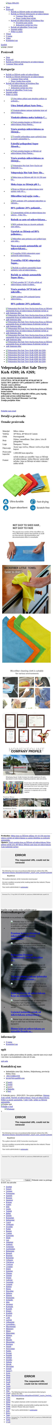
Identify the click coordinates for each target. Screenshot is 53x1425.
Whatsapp (10, 1109)
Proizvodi (9, 9)
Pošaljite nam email (8, 411)
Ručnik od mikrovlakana (21, 1098)
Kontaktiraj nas (12, 40)
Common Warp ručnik (24, 16)
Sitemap (46, 1095)
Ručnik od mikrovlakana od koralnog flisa (27, 20)
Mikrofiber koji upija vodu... (25, 196)
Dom (8, 7)
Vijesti (8, 34)
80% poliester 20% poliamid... (26, 208)
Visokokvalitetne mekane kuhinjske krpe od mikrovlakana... (29, 977)
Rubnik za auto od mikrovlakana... (29, 219)
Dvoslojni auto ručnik (24, 23)
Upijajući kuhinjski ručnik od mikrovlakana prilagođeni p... (26, 1013)
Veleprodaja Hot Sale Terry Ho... (27, 172)
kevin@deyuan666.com (15, 1078)
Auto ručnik (5, 1098)
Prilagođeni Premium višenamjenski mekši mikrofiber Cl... (27, 957)
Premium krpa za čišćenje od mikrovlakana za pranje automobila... (25, 936)
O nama (9, 36)
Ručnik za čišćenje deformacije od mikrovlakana (30, 14)
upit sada (4, 1061)
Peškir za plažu (17, 32)
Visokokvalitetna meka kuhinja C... (29, 117)
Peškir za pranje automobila (11, 1100)
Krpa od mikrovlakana (40, 1098)
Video (8, 38)
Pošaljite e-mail (7, 1106)
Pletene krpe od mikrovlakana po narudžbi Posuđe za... (28, 1030)
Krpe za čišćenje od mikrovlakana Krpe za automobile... (28, 994)
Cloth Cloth (28, 1100)
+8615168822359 (13, 1076)
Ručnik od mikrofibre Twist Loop (24, 27)
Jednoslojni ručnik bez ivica (26, 25)
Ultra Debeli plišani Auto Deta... (27, 105)
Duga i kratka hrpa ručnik (26, 18)
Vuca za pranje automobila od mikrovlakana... (26, 247)
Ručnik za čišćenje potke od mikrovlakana (27, 12)
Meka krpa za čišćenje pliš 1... (26, 184)
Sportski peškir (16, 29)
